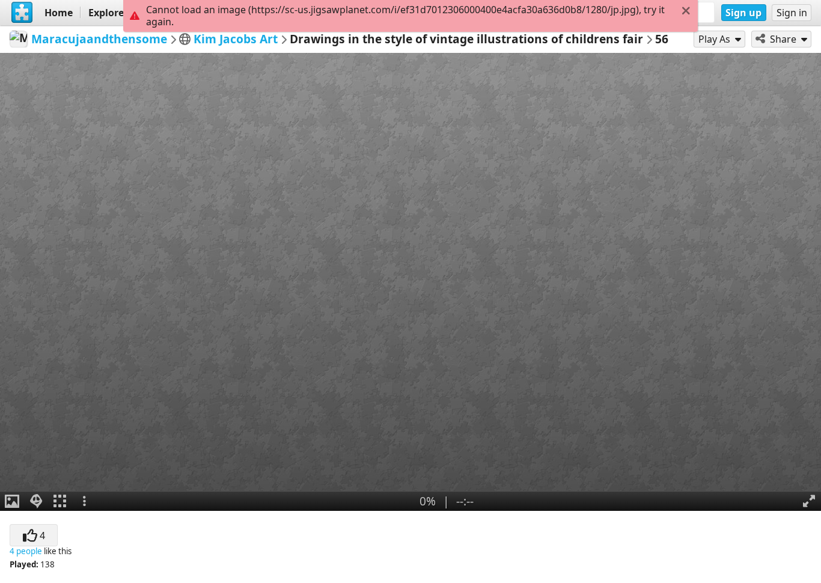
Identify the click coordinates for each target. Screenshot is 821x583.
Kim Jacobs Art (236, 39)
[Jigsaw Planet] (22, 12)
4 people (26, 551)
